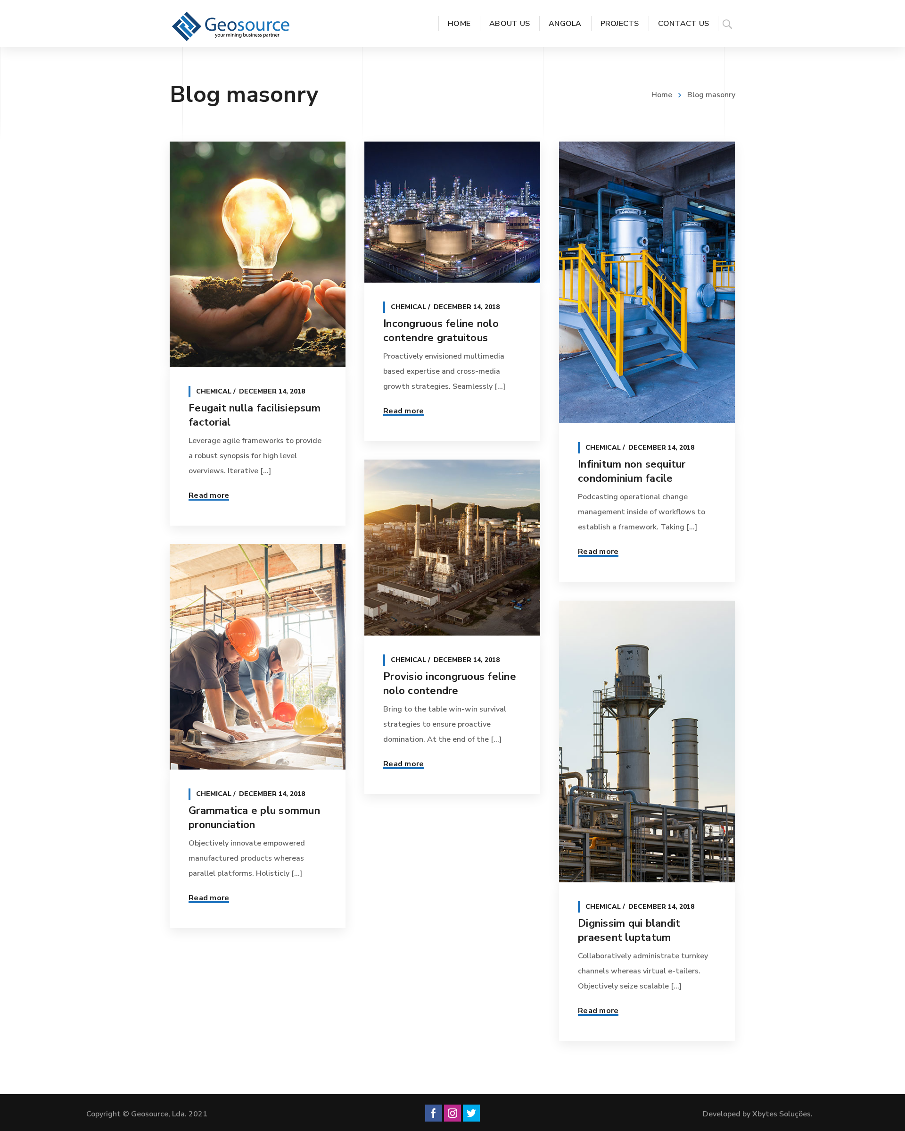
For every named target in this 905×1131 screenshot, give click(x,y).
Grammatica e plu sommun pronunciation (254, 818)
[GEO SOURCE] (231, 26)
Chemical (213, 391)
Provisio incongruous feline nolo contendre (449, 684)
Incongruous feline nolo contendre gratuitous (441, 331)
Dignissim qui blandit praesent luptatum (629, 930)
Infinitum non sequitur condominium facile (632, 471)
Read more (209, 495)
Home (661, 95)
